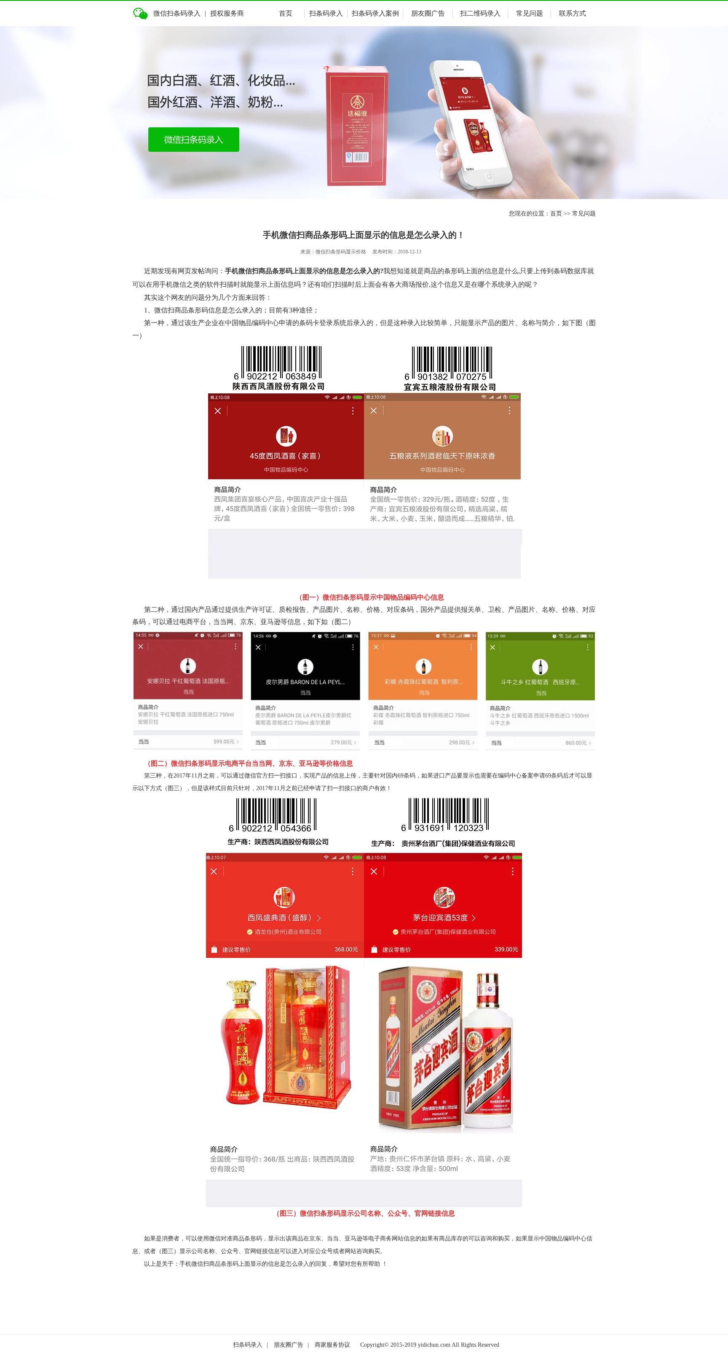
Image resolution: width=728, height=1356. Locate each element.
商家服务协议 (332, 1345)
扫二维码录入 (480, 13)
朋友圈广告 (428, 13)
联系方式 (572, 13)
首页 (285, 13)
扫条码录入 (326, 13)
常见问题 (529, 13)
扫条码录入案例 (375, 13)
